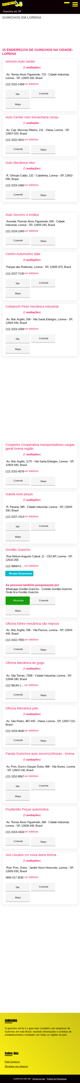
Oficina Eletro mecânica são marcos (32, 623)
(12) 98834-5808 (15, 566)
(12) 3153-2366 (15, 185)
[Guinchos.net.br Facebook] (6, 1038)
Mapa (18, 104)
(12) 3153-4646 (15, 730)
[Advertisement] (40, 32)
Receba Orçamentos (20, 573)
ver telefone (31, 83)
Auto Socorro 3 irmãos (22, 215)
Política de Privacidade (57, 1079)
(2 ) (31, 312)
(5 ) (31, 67)
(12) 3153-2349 (15, 231)
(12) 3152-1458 (15, 84)
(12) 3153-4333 (15, 832)
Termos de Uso (38, 1079)
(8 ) (31, 259)
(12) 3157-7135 (15, 273)
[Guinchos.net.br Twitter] (7, 1038)
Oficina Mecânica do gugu (25, 663)
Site (18, 94)
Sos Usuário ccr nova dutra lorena (31, 855)
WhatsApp (18, 600)
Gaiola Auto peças (19, 494)
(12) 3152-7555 (15, 639)
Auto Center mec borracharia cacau (32, 117)
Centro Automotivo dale (23, 254)
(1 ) (30, 122)
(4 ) (31, 668)
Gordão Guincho (18, 550)
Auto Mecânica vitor (20, 163)
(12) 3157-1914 (15, 516)
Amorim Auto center (20, 61)
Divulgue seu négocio (16, 1066)
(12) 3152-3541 (15, 139)
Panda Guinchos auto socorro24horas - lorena (40, 753)
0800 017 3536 (14, 877)
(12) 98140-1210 (15, 685)
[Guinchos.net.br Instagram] (9, 1038)
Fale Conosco (12, 1061)
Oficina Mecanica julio (22, 708)
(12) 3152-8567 (15, 776)
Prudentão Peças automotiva (27, 809)
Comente (43, 93)
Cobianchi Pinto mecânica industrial (32, 306)
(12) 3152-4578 (15, 471)
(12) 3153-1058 (15, 329)
